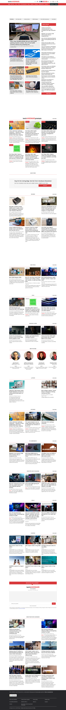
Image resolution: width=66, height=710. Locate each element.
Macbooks (11, 381)
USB (10, 268)
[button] (56, 1)
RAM (42, 444)
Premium (52, 4)
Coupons (46, 4)
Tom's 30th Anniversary (45, 19)
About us (34, 701)
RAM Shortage (35, 19)
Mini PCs (43, 474)
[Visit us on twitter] (41, 1)
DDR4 (26, 444)
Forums (56, 4)
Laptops (32, 4)
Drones (11, 642)
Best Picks (12, 4)
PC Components (24, 4)
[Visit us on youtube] (45, 1)
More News (48, 93)
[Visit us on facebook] (40, 1)
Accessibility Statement (13, 701)
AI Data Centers (27, 19)
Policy (11, 666)
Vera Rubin (54, 19)
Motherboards (44, 218)
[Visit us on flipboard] (46, 1)
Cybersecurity (44, 666)
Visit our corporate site (49, 692)
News (29, 4)
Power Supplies (12, 197)
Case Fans (27, 268)
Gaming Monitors (45, 197)
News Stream (45, 24)
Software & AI (41, 4)
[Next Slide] (55, 356)
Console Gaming (29, 642)
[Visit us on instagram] (43, 1)
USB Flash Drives (12, 444)
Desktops (36, 4)
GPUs (19, 4)
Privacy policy (35, 699)
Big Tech (27, 666)
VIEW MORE (54, 118)
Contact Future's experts (25, 699)
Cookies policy (47, 699)
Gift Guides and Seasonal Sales (46, 504)
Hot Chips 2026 (18, 19)
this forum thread (22, 608)
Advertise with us (24, 701)
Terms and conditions (13, 699)
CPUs (16, 4)
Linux (11, 620)
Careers (10, 704)
